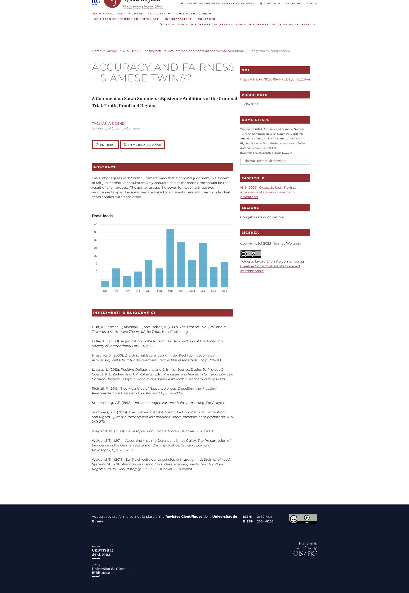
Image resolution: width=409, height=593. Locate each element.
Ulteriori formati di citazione (265, 161)
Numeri (135, 13)
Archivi (112, 51)
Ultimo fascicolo (108, 13)
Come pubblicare (192, 13)
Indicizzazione (178, 19)
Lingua (270, 3)
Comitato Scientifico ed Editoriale (126, 19)
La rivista (157, 13)
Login (312, 3)
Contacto (206, 19)
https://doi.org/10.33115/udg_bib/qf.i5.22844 (275, 79)
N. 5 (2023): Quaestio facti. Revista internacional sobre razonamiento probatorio (183, 51)
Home (97, 51)
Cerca (168, 24)
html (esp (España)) (144, 145)
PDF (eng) (107, 145)
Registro (293, 3)
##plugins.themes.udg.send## (205, 24)
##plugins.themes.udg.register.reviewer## (276, 24)
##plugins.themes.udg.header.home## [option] (219, 3)
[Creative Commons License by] (303, 523)
